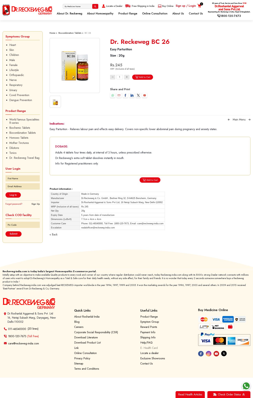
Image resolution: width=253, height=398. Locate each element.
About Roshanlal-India (86, 317)
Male (12, 60)
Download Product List (87, 343)
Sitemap (78, 364)
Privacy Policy (82, 358)
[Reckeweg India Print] (144, 95)
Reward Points (148, 327)
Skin (11, 50)
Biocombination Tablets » (71, 33)
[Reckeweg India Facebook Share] (125, 95)
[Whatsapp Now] (246, 386)
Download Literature (86, 337)
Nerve (13, 80)
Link (76, 348)
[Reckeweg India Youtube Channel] (216, 353)
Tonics (13, 152)
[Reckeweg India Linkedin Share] (131, 95)
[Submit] (95, 6)
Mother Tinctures (19, 143)
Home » (53, 33)
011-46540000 (17, 329)
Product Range (127, 13)
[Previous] (229, 120)
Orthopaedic (16, 75)
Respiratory (15, 85)
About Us (178, 13)
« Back (53, 234)
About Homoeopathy (100, 13)
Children (14, 55)
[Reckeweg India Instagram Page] (208, 353)
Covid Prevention (19, 95)
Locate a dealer (149, 353)
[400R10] (74, 65)
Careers (78, 327)
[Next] (249, 120)
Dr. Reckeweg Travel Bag (24, 157)
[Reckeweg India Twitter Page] (224, 353)
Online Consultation (154, 13)
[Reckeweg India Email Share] (119, 95)
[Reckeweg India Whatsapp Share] (112, 95)
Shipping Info (148, 337)
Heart (12, 45)
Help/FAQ (146, 343)
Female (13, 65)
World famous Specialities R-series (24, 121)
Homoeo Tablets (18, 137)
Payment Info (147, 332)
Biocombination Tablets (22, 132)
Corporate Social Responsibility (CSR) (96, 332)
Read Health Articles (190, 394)
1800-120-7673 (23, 336)
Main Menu (239, 119)
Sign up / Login (186, 6)
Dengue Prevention (20, 100)
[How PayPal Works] (224, 339)
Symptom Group (149, 322)
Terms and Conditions (86, 369)
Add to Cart (144, 77)
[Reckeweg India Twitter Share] (138, 95)
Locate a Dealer (114, 6)
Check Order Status (229, 394)
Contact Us (196, 13)
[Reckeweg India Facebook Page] (201, 353)
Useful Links (148, 310)
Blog (77, 322)
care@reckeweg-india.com (23, 343)
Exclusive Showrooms (152, 358)
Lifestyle (14, 70)
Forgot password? (14, 204)
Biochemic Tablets (19, 127)
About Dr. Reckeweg (69, 13)
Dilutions (14, 148)
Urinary (13, 90)
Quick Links (82, 310)
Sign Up (35, 204)
